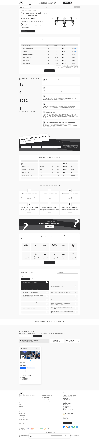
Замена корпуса (26, 60)
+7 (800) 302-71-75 (52, 2)
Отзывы (44, 7)
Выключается (42, 166)
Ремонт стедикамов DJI (46, 401)
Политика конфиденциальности (49, 432)
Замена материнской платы (28, 48)
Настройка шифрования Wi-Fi (28, 54)
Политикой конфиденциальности (40, 337)
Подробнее (29, 198)
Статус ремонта (76, 7)
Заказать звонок (49, 226)
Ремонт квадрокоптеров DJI (47, 395)
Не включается (42, 172)
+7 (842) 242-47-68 (43, 2)
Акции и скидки (56, 7)
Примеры (21, 402)
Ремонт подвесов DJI (45, 397)
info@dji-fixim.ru (66, 404)
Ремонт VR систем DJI (45, 399)
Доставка (47, 7)
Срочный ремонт (32, 7)
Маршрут (24, 367)
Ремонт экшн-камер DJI (46, 403)
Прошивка (25, 51)
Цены (37, 7)
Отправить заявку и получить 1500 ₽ (52, 147)
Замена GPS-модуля (26, 63)
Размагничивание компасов (44, 163)
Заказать (73, 48)
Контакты (68, 7)
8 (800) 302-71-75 (66, 401)
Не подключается (42, 178)
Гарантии (51, 7)
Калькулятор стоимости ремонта (25, 417)
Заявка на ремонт (63, 7)
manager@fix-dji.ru (66, 407)
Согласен (66, 435)
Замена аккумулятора (27, 57)
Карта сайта (21, 423)
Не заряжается (42, 175)
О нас (41, 7)
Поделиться (64, 427)
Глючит (41, 169)
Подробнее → (73, 163)
